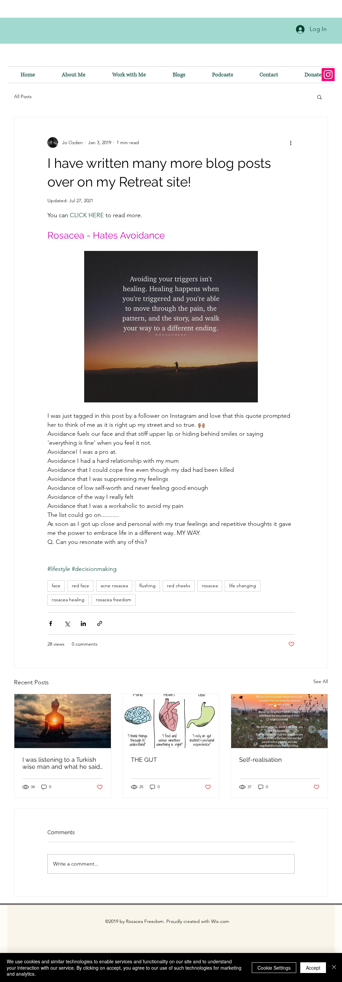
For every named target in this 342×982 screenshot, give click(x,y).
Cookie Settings (274, 967)
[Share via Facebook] (50, 623)
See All (320, 681)
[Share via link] (100, 623)
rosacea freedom (113, 600)
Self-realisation (260, 759)
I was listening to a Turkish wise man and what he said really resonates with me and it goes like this (61, 763)
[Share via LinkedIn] (83, 623)
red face (80, 586)
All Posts (23, 96)
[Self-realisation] (279, 721)
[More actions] (291, 142)
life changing (242, 586)
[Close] (334, 967)
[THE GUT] (171, 721)
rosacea (210, 586)
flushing (147, 586)
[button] (319, 96)
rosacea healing (68, 600)
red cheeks (178, 586)
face (56, 586)
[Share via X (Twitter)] (67, 623)
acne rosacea (114, 586)
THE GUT (144, 759)
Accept (313, 967)
